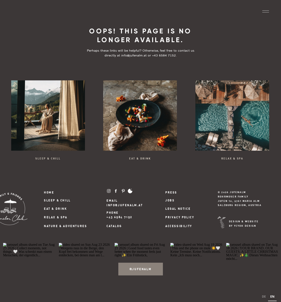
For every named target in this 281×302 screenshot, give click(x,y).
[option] (264, 297)
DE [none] (264, 296)
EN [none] (272, 296)
